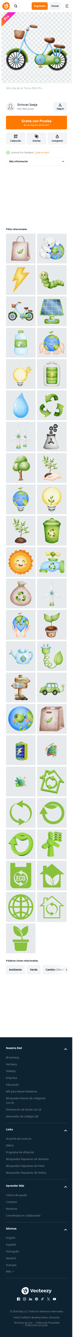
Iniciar (55, 6)
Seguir (60, 108)
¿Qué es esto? (42, 152)
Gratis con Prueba (36, 123)
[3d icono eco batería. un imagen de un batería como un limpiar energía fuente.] (21, 1252)
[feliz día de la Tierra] (21, 248)
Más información (18, 161)
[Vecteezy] (6, 6)
